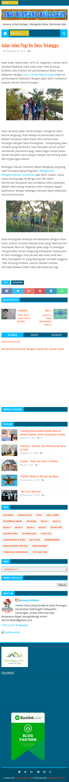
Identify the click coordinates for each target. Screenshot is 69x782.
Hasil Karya (52, 515)
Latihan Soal (29, 534)
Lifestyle (46, 534)
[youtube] (38, 772)
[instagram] (49, 772)
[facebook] (19, 772)
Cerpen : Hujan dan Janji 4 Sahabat (39, 461)
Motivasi (34, 540)
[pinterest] (44, 772)
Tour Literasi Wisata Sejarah (40, 74)
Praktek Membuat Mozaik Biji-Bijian (39, 476)
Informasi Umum (12, 521)
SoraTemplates (22, 778)
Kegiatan (17, 282)
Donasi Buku (25, 515)
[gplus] (32, 772)
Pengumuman (39, 546)
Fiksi (39, 515)
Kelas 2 (56, 521)
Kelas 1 (44, 521)
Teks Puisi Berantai (30, 491)
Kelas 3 (7, 527)
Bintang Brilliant (29, 600)
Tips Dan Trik (39, 552)
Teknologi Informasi (15, 552)
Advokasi (8, 515)
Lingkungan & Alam (14, 540)
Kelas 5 (30, 527)
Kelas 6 (42, 527)
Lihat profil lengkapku (14, 625)
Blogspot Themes (57, 778)
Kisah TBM (56, 527)
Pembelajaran (51, 540)
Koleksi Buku (10, 534)
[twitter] (25, 772)
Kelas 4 (18, 527)
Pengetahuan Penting (15, 546)
